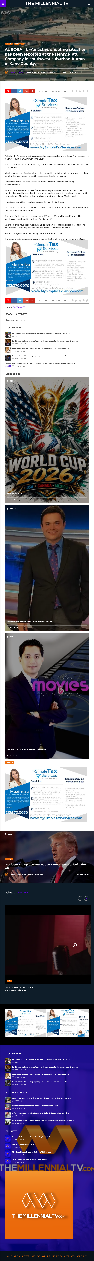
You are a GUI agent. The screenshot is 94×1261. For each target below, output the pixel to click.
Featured (9, 43)
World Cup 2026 (14, 494)
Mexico (17, 1256)
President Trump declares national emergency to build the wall (45, 866)
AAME (9, 981)
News (17, 43)
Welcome (41, 1256)
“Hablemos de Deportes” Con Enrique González (30, 622)
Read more (81, 875)
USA (23, 43)
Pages (33, 1256)
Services (25, 1256)
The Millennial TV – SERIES (58, 1256)
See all (10, 762)
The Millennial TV (47, 3)
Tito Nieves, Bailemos (15, 990)
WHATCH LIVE (82, 1256)
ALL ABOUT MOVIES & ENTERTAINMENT (26, 749)
